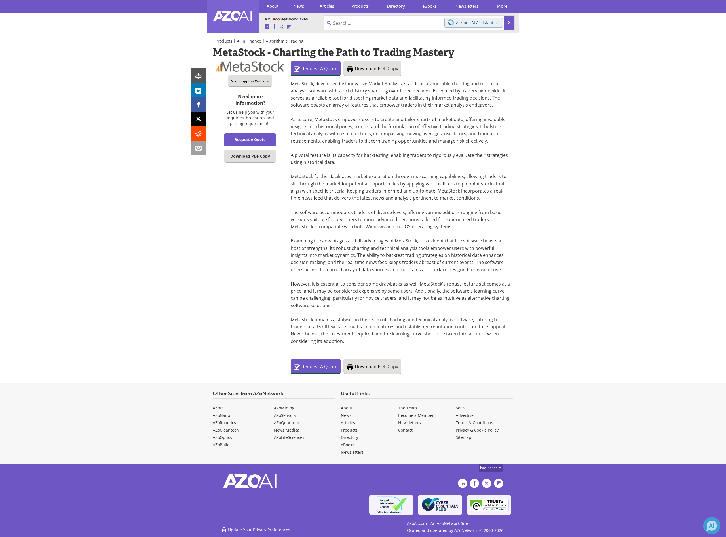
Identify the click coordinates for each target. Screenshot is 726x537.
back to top (489, 467)
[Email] (198, 148)
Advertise (465, 415)
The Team (407, 408)
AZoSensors (285, 415)
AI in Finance (249, 41)
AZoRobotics (224, 422)
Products (224, 41)
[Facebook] (198, 104)
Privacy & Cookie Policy (477, 430)
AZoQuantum (286, 422)
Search (462, 408)
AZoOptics (222, 437)
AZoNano (221, 415)
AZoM (218, 408)
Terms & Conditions (474, 422)
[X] (198, 119)
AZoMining (284, 408)
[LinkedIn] (198, 90)
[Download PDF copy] (198, 75)
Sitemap (463, 437)
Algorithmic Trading (284, 41)
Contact (405, 430)
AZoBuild (221, 444)
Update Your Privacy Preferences (258, 529)
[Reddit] (198, 133)
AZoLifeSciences (289, 437)
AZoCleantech (226, 430)
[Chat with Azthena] (711, 525)
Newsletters (409, 422)
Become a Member (416, 415)
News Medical (287, 430)
